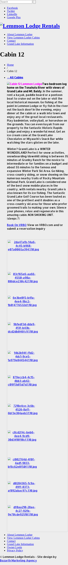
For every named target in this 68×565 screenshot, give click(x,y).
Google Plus (14, 17)
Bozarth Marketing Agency (18, 560)
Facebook (12, 7)
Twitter (11, 11)
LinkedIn (12, 14)
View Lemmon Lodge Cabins (23, 37)
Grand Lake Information (20, 43)
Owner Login (14, 547)
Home (10, 64)
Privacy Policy (15, 550)
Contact (11, 40)
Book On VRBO (17, 225)
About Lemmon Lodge (19, 34)
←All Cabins (15, 77)
